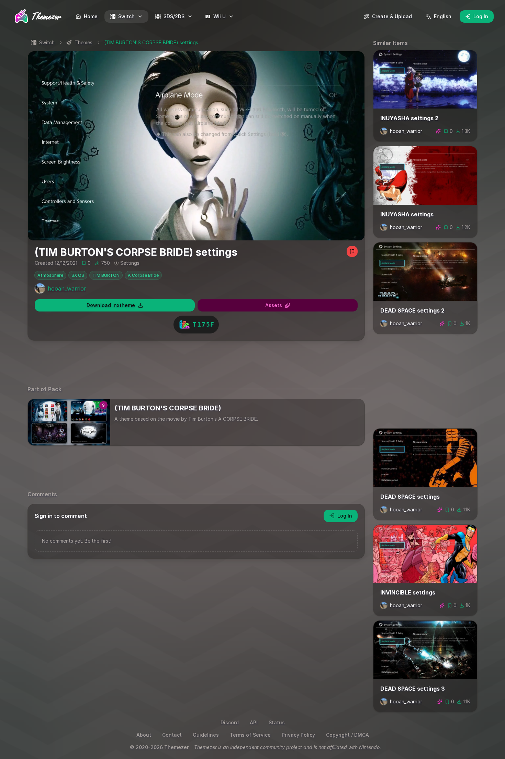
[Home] (38, 16)
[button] (196, 145)
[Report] (352, 251)
